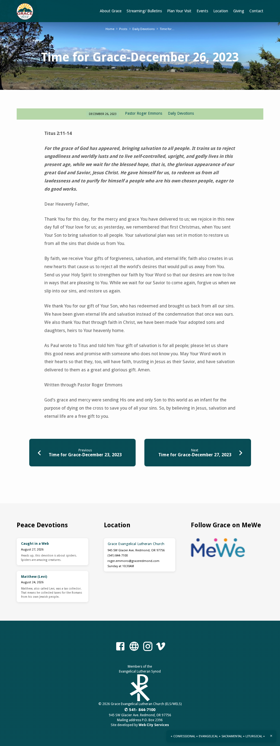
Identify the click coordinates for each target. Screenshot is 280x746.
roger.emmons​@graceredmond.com (133, 561)
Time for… (167, 29)
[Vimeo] (160, 646)
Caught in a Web (35, 544)
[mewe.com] (134, 646)
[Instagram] (147, 646)
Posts (123, 29)
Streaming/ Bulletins (144, 11)
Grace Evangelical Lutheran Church (136, 543)
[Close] (271, 736)
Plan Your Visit (179, 11)
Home (110, 29)
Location (220, 11)
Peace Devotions (42, 525)
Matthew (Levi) (34, 577)
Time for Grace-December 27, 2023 (194, 454)
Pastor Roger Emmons (143, 113)
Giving (238, 11)
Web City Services (154, 725)
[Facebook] (120, 646)
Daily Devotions (143, 29)
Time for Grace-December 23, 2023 (85, 454)
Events (202, 11)
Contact (256, 11)
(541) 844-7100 (117, 555)
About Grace (110, 11)
